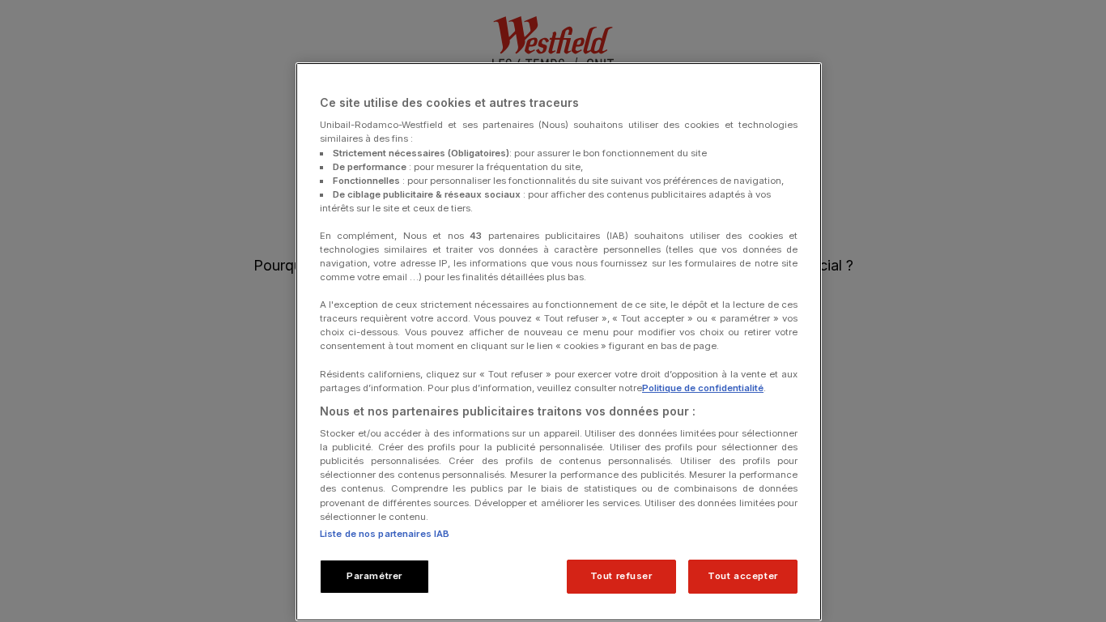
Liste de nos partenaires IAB (384, 533)
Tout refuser (621, 576)
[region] (559, 341)
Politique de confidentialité (703, 388)
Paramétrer (374, 576)
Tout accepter (742, 576)
